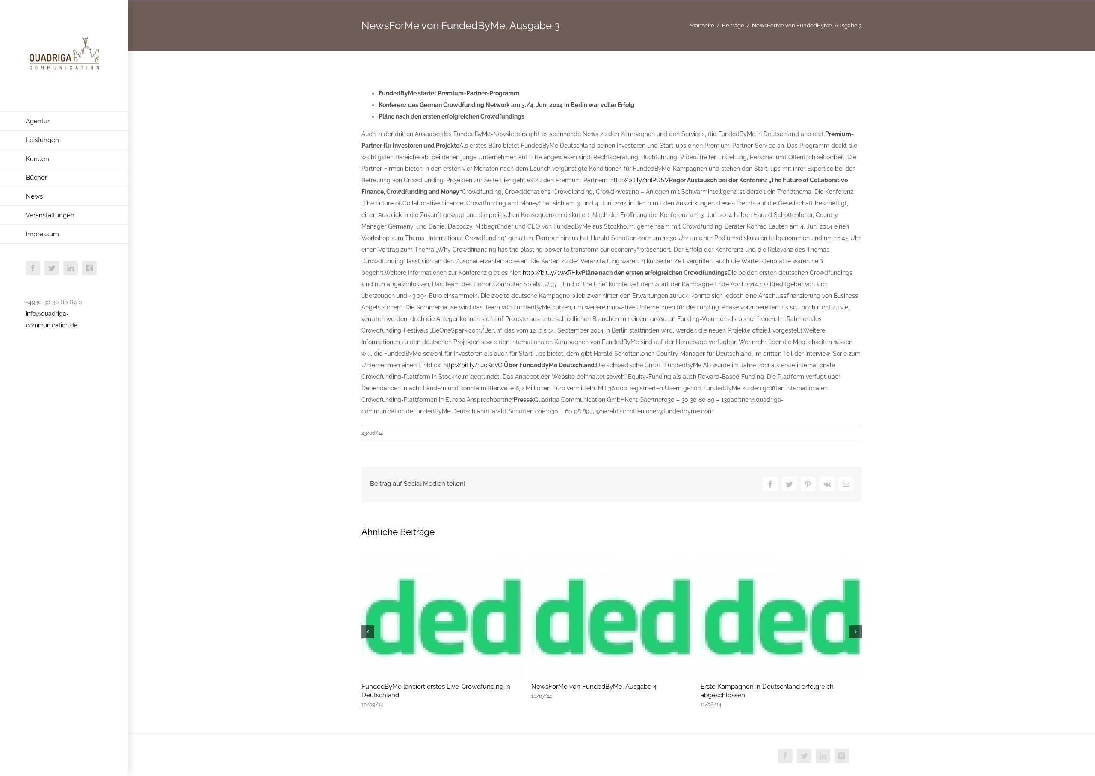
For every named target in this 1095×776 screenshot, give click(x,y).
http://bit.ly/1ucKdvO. (473, 365)
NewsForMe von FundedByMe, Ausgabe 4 (594, 686)
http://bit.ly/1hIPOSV (639, 180)
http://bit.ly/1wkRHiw (552, 272)
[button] (367, 631)
